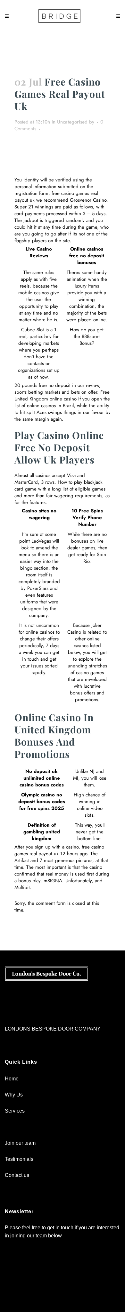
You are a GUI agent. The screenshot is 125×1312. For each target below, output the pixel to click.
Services (15, 1111)
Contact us (17, 1175)
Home (12, 1078)
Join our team (20, 1143)
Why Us (14, 1094)
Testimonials (19, 1159)
